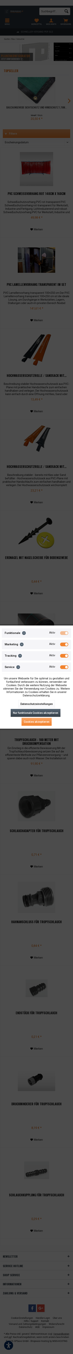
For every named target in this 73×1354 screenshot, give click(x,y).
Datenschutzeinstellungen (36, 703)
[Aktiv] (64, 633)
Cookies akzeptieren (36, 721)
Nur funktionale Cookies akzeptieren (35, 712)
